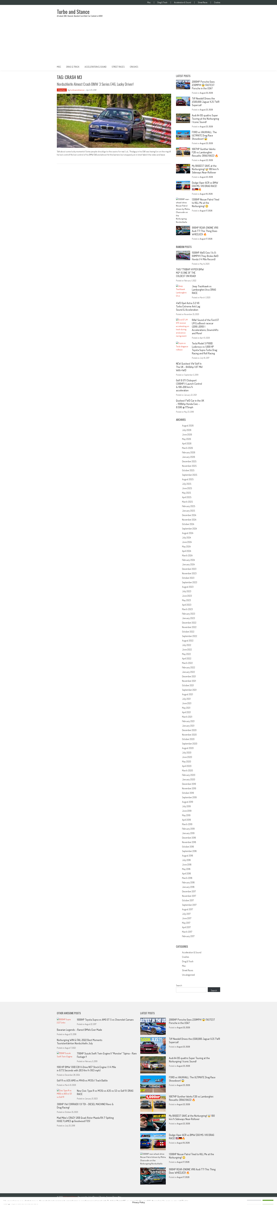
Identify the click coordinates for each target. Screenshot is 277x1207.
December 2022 (189, 622)
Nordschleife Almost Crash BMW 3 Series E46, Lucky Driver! (95, 84)
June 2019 (186, 810)
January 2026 (188, 456)
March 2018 (187, 878)
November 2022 (189, 627)
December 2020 (189, 730)
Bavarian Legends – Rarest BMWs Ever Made (79, 1029)
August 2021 (187, 694)
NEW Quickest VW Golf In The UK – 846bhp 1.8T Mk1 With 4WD (189, 367)
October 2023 (188, 577)
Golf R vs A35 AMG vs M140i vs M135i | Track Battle (82, 1080)
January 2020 (188, 779)
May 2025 (186, 492)
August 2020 (188, 748)
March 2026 (187, 448)
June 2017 (186, 918)
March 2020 (187, 770)
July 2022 (186, 645)
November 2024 (189, 519)
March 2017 (187, 931)
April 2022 (186, 658)
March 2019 (187, 824)
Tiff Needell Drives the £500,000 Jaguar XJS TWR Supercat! (205, 102)
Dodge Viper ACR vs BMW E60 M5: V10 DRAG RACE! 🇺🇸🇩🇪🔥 (205, 186)
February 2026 (188, 452)
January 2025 (188, 510)
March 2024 (187, 555)
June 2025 (187, 488)
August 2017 (187, 909)
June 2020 (187, 757)
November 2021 (189, 680)
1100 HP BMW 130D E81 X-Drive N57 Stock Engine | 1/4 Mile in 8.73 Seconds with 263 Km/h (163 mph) (86, 1068)
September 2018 (189, 851)
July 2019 (186, 806)
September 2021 (189, 689)
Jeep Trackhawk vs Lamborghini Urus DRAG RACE (204, 289)
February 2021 (188, 721)
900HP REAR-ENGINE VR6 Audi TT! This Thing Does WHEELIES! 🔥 (205, 231)
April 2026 (186, 443)
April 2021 (186, 712)
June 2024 (187, 542)
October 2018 (188, 846)
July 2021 (186, 698)
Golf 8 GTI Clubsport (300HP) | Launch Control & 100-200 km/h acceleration (189, 385)
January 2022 (188, 671)
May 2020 (186, 761)
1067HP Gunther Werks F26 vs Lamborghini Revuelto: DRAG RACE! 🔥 (205, 152)
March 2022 (187, 663)
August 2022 (187, 640)
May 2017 (186, 922)
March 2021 (187, 716)
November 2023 (189, 573)
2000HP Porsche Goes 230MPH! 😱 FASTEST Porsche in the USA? (203, 85)
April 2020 (186, 766)
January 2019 (188, 833)
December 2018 (189, 837)
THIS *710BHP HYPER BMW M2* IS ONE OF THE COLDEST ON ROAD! (190, 273)
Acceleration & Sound (182, 2)
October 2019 (188, 792)
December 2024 (189, 515)
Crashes (217, 2)
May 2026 (186, 439)
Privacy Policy (138, 1202)
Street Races (202, 2)
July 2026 (186, 430)
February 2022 (188, 667)
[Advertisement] (138, 41)
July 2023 (186, 591)
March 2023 (187, 609)
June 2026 (187, 434)
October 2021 (188, 685)
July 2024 (186, 537)
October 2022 (188, 631)
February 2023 (188, 613)
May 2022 (186, 654)
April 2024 (186, 551)
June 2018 (186, 864)
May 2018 (186, 869)
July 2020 (186, 752)
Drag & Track (162, 2)
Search (179, 985)
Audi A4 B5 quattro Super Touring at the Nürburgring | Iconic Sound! (205, 119)
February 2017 (188, 936)
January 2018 (188, 886)
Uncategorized (188, 974)
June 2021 (186, 703)
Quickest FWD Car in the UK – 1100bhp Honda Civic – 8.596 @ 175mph (190, 404)
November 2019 (189, 788)
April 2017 (186, 927)
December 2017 (189, 891)
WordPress (93, 1197)
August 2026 (188, 425)
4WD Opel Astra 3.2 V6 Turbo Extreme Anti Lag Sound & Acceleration (188, 306)
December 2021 (189, 676)
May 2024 (186, 546)
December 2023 (189, 568)
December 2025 (189, 461)
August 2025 (187, 479)
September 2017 (189, 904)
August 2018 (187, 855)
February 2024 (188, 559)
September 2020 (189, 743)
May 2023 (186, 600)
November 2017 (189, 895)
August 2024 (187, 533)
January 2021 (188, 725)
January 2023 (188, 618)
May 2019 (186, 815)
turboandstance (77, 90)
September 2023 (189, 582)
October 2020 (188, 739)
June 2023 (187, 595)
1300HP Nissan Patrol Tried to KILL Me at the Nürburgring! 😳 (205, 203)
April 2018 (186, 873)
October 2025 (188, 470)
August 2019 (187, 801)
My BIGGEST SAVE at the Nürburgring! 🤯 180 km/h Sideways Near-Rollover (205, 169)
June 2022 (187, 649)
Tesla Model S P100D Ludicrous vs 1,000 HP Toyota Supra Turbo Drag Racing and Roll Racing (204, 348)
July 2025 (186, 483)
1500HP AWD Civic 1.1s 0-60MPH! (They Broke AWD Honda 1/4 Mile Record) (205, 256)
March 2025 (187, 501)
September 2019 (189, 797)
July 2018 (186, 860)
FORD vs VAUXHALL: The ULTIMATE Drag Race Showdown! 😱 (204, 135)
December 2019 (189, 783)
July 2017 (186, 913)
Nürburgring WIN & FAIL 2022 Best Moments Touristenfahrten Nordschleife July (79, 1041)
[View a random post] (216, 66)
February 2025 (188, 506)
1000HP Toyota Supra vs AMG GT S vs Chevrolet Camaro (105, 1019)
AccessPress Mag (113, 1197)
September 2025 (189, 474)
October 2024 (188, 524)
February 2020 (188, 775)
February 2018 (188, 882)
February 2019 (188, 828)
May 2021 (186, 707)
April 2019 (186, 819)
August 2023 (187, 586)
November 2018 (189, 842)
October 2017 (188, 900)
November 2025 (189, 465)
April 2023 (186, 604)
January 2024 (188, 564)
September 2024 (189, 528)
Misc (149, 2)
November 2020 (189, 734)
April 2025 (186, 497)
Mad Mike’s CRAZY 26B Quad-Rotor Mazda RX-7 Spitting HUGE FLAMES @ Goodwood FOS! (85, 1119)
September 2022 (189, 636)
